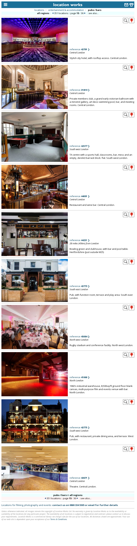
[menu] (4, 4)
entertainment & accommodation (66, 10)
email (91, 505)
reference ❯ (80, 49)
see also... (93, 13)
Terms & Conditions (58, 519)
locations (39, 10)
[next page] (85, 13)
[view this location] (125, 22)
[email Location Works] (126, 5)
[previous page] (53, 13)
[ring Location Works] (131, 5)
